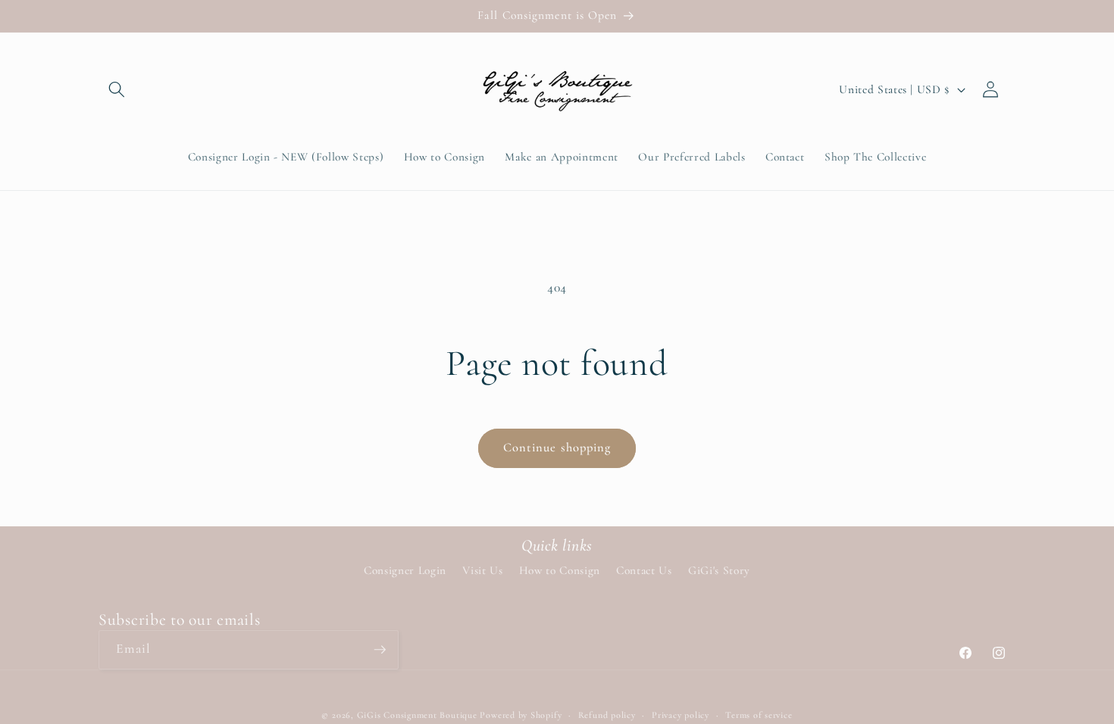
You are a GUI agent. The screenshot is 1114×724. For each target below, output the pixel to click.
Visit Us (482, 570)
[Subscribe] (379, 649)
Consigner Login (405, 570)
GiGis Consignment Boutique (417, 715)
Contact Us (644, 570)
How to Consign (559, 570)
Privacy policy (680, 715)
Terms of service (758, 715)
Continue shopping (557, 447)
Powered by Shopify (521, 715)
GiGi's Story (719, 570)
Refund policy (607, 715)
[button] (117, 89)
